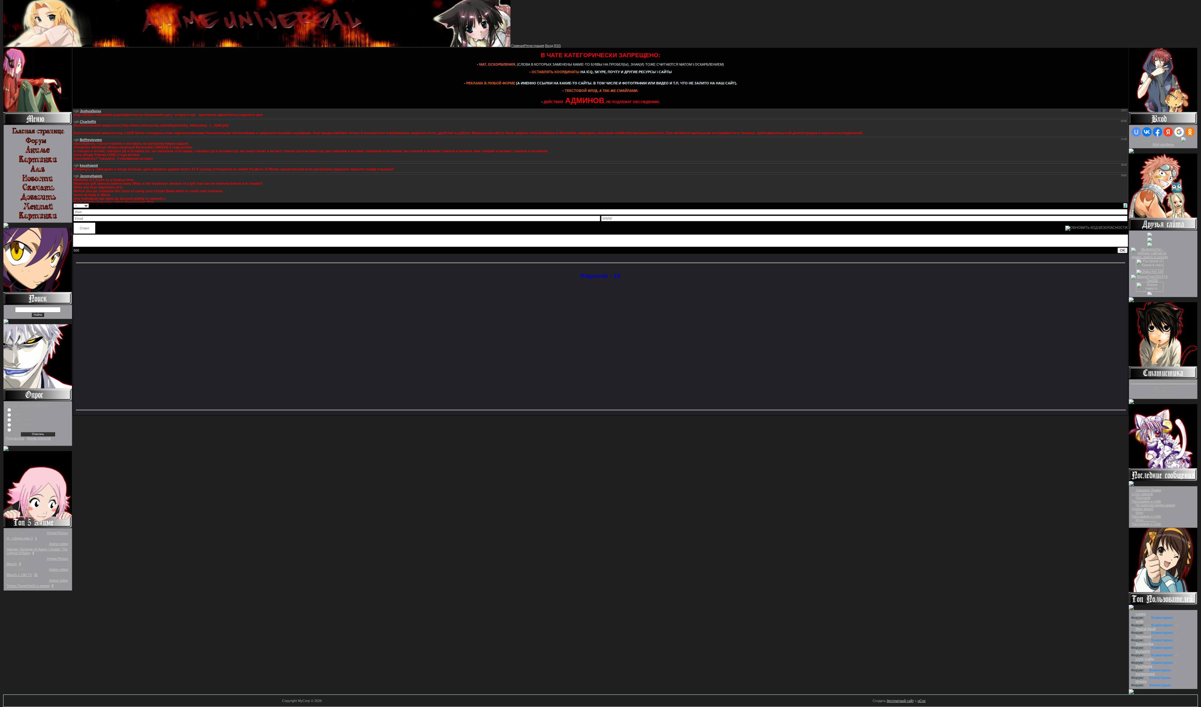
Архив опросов (39, 438)
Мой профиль (1163, 144)
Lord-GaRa (1145, 659)
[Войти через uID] (1136, 132)
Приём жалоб (1142, 509)
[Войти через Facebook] (1157, 132)
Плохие (19, 429)
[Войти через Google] (1179, 132)
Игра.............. (1146, 520)
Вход (549, 46)
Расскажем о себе (1146, 501)
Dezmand (1143, 497)
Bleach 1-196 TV (19, 575)
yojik (1139, 621)
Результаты (15, 438)
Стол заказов (1142, 494)
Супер (18, 409)
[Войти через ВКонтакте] (1147, 132)
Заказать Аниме (1148, 490)
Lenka (1141, 614)
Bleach (12, 564)
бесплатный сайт (900, 701)
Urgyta (1141, 681)
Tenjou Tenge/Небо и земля (28, 586)
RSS (557, 46)
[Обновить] (1125, 205)
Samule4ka (1144, 644)
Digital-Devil (1146, 629)
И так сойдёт (23, 424)
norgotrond (1145, 674)
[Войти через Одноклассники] (1190, 132)
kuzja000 (1143, 651)
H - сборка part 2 (20, 538)
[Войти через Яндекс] (1168, 132)
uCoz (922, 701)
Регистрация (534, 46)
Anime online (58, 544)
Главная (517, 46)
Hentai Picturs (57, 533)
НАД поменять (24, 419)
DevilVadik (1144, 666)
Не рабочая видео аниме (1155, 505)
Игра (1139, 512)
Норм (17, 414)
